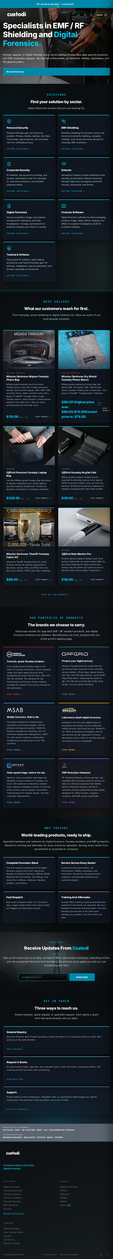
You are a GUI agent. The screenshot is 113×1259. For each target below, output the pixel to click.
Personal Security (12, 1201)
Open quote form (15, 1079)
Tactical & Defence (13, 1197)
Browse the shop (15, 71)
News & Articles (11, 1228)
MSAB (63, 1201)
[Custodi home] (12, 1153)
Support (7, 1236)
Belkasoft (64, 1194)
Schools (7, 1209)
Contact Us (9, 1239)
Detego (63, 1197)
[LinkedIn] (101, 1254)
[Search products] (79, 15)
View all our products (55, 595)
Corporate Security (13, 1190)
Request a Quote (12, 1243)
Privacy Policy (50, 1254)
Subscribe (82, 977)
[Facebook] (106, 1254)
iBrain (65, 1205)
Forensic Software (12, 1194)
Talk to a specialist (18, 1109)
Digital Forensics (12, 1187)
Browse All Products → (15, 1213)
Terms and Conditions (69, 1254)
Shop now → (83, 4)
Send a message (14, 1049)
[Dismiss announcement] (107, 4)
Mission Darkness (68, 1187)
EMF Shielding (11, 1205)
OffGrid (63, 1190)
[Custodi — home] (16, 15)
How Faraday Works (14, 1232)
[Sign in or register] (85, 15)
